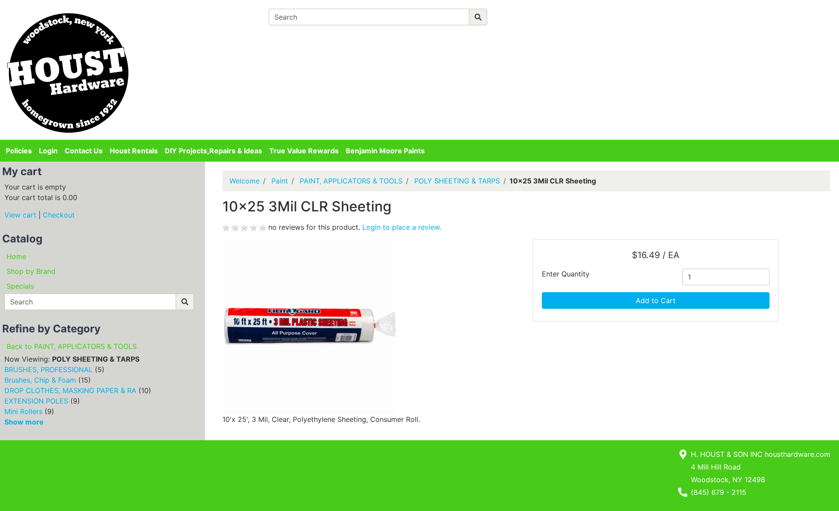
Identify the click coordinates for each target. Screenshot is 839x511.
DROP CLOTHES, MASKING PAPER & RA (70, 390)
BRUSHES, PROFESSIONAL (48, 369)
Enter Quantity (565, 273)
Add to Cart (656, 300)
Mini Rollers (23, 411)
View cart (20, 215)
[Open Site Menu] (674, 14)
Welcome (244, 180)
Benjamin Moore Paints (385, 150)
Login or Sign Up (711, 28)
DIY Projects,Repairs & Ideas (213, 150)
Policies (19, 150)
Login (48, 150)
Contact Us (84, 150)
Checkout (59, 215)
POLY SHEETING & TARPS (457, 180)
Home (16, 256)
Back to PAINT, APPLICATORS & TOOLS (72, 346)
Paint (279, 180)
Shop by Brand (31, 271)
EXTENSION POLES (36, 401)
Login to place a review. (401, 227)
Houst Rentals (134, 150)
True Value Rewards (304, 150)
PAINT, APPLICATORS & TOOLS (351, 180)
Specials (20, 286)
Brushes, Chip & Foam (40, 380)
